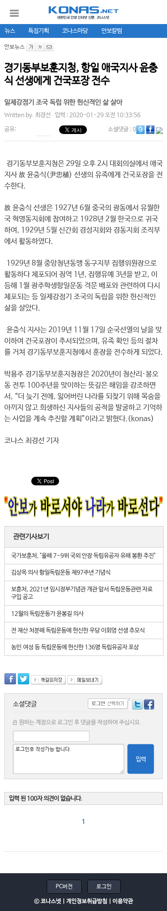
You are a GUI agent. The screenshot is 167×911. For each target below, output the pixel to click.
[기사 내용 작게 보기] (40, 47)
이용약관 (123, 901)
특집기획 (38, 30)
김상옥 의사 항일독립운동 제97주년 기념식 (60, 572)
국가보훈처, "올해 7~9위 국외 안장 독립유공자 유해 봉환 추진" (83, 555)
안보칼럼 (111, 30)
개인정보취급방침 (86, 901)
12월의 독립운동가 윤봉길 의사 (47, 613)
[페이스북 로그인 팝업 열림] (149, 705)
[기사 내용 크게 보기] (31, 47)
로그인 (104, 887)
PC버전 (64, 887)
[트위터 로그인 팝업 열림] (137, 705)
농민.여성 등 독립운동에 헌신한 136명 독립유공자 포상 (75, 647)
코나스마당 (75, 30)
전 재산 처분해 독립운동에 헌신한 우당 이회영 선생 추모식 (78, 630)
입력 (141, 759)
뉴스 (10, 30)
